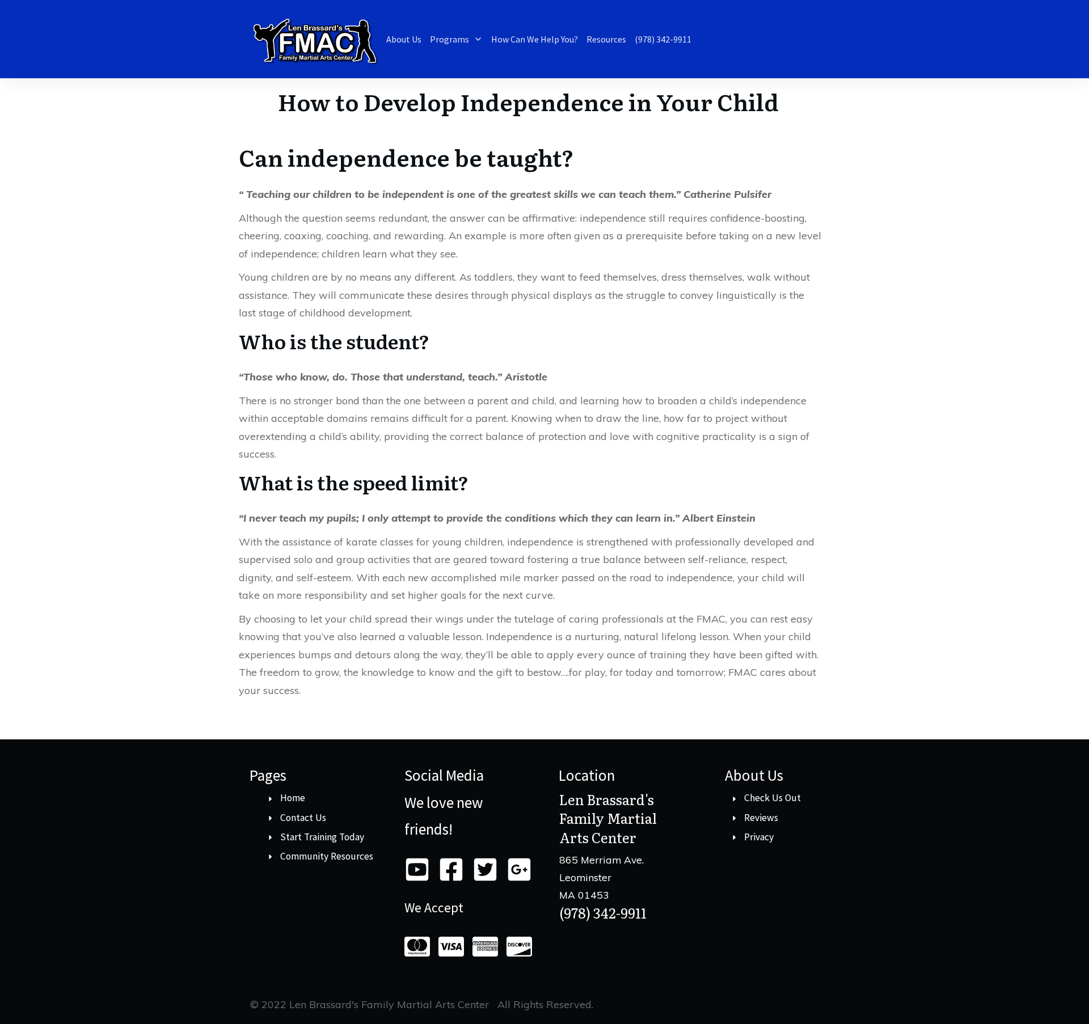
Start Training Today (322, 837)
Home (292, 798)
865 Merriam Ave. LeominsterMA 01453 (601, 876)
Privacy (759, 837)
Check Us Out (772, 798)
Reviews (761, 817)
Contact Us (303, 817)
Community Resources (326, 856)
